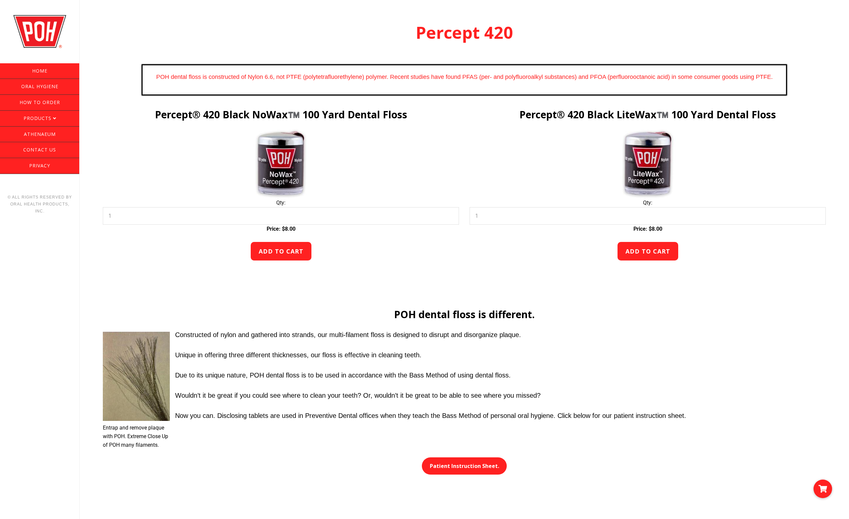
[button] (823, 489)
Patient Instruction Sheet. (464, 466)
